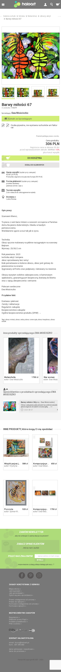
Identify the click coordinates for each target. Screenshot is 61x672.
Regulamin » (14, 617)
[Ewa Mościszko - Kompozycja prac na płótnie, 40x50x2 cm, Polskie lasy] (45, 493)
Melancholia (9, 377)
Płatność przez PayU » (18, 619)
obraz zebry (20, 319)
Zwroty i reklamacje (10, 304)
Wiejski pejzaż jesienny (15, 464)
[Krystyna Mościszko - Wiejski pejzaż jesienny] (16, 447)
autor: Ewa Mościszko (13, 379)
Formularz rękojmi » (17, 606)
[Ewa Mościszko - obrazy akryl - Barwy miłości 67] (31, 55)
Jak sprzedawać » (16, 593)
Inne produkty (10, 333)
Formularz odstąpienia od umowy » (24, 604)
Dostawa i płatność (10, 301)
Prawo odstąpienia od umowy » (22, 600)
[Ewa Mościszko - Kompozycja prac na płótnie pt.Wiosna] (45, 447)
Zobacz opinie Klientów (30, 544)
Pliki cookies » (15, 624)
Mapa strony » (15, 589)
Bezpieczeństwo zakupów (13, 310)
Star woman (49, 377)
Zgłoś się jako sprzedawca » (21, 595)
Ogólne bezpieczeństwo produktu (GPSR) (20, 313)
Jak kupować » (15, 591)
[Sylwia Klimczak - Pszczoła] (16, 493)
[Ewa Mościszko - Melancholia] (21, 356)
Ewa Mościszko (43, 333)
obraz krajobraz (44, 319)
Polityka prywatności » (18, 622)
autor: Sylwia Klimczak (14, 511)
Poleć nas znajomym (20, 556)
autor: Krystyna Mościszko (15, 466)
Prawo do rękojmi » (17, 602)
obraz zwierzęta (31, 319)
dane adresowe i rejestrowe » (21, 649)
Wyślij (40, 560)
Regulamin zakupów (11, 307)
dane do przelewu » (17, 651)
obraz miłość (10, 319)
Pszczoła (8, 509)
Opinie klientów (11, 392)
